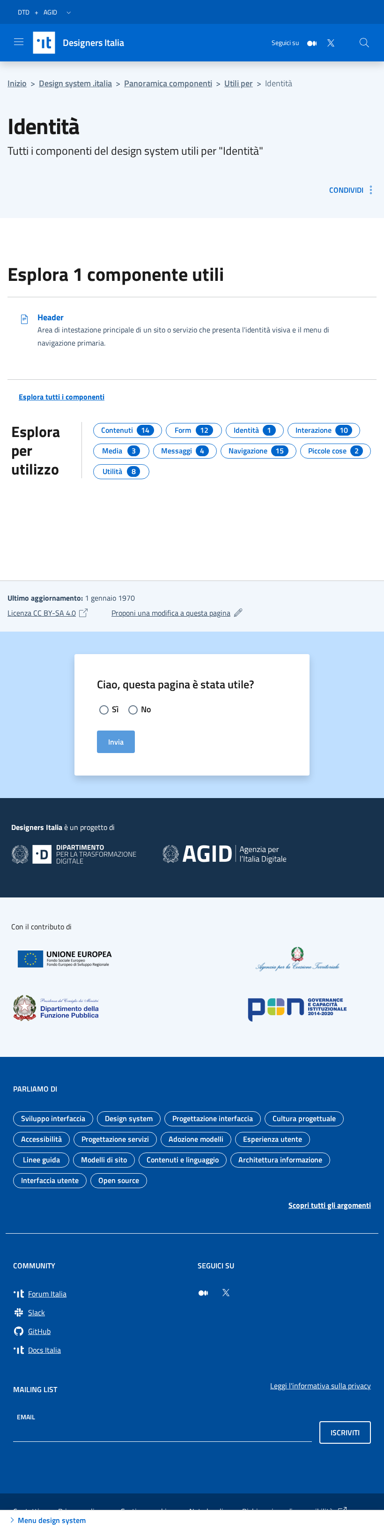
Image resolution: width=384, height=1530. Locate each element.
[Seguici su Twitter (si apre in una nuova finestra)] (225, 1292)
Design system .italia (75, 83)
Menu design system (52, 1520)
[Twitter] (327, 42)
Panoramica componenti (168, 83)
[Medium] (308, 42)
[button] (69, 12)
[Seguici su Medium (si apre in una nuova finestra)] (203, 1292)
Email (26, 1416)
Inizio (17, 83)
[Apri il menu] (18, 41)
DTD (24, 12)
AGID (50, 12)
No (146, 709)
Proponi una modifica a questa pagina (177, 612)
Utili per (238, 83)
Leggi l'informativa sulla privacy (320, 1385)
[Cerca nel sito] (364, 42)
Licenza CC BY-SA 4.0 (48, 612)
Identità (278, 83)
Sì (115, 709)
